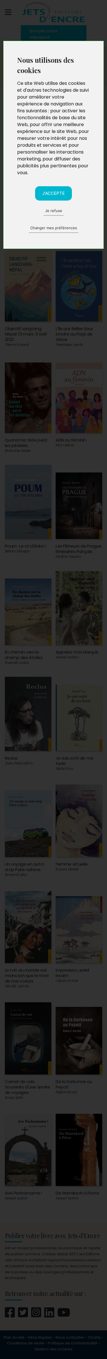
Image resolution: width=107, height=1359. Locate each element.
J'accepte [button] (53, 193)
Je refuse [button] (53, 210)
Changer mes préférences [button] (53, 227)
